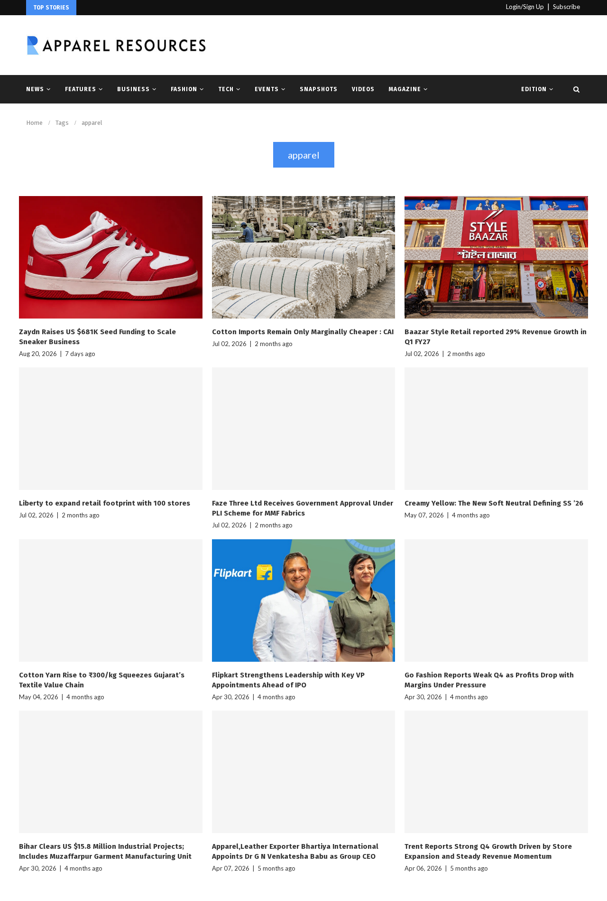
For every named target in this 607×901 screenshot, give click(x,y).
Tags (62, 122)
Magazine (405, 89)
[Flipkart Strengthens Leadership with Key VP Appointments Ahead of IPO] (303, 600)
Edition (534, 89)
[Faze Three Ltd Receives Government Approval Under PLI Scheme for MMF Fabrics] (303, 428)
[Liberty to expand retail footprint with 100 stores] (110, 428)
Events (267, 89)
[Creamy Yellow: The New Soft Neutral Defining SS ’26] (496, 428)
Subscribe (566, 6)
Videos (363, 89)
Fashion (184, 89)
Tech (226, 89)
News (35, 89)
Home (34, 122)
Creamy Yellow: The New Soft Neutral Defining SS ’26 (494, 503)
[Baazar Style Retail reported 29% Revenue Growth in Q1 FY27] (496, 257)
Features (80, 89)
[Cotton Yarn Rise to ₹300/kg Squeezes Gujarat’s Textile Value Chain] (110, 600)
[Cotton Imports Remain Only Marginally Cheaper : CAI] (303, 257)
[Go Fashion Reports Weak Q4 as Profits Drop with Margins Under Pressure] (496, 600)
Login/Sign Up (525, 6)
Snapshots (319, 89)
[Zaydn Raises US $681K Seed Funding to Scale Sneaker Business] (110, 257)
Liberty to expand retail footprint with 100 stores (104, 503)
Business (133, 89)
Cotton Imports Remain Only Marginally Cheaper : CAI (303, 332)
